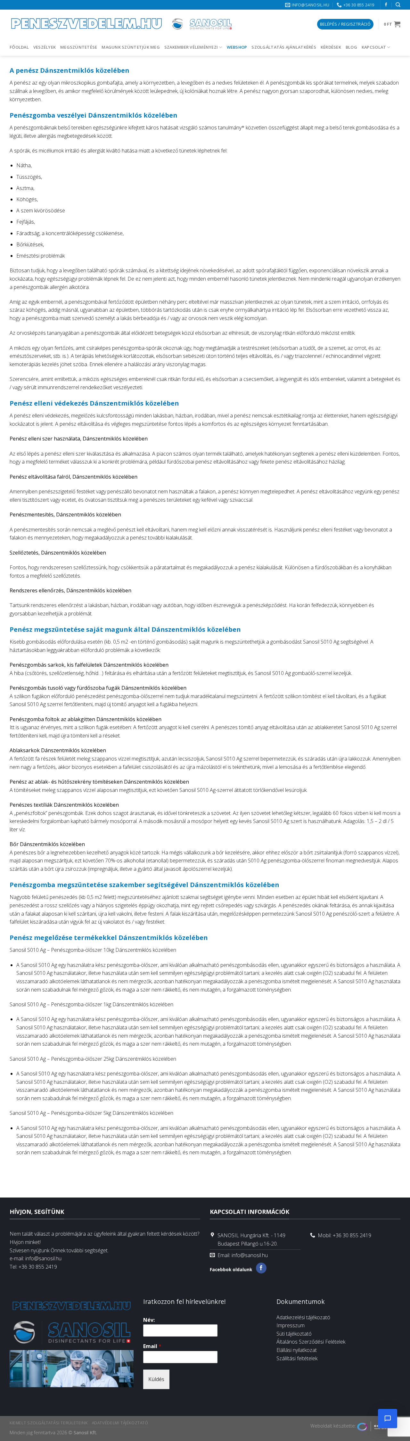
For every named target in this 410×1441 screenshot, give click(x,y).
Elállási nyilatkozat (296, 1350)
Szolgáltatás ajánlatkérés (283, 47)
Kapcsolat (374, 47)
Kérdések (331, 47)
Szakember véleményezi (191, 47)
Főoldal (19, 47)
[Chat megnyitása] (387, 1418)
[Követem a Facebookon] (386, 5)
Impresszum (290, 1325)
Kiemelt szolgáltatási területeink (48, 1423)
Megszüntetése (78, 47)
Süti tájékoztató (294, 1333)
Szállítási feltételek (296, 1358)
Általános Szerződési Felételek (310, 1341)
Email (152, 1346)
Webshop (237, 47)
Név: (149, 1320)
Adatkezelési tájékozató (303, 1317)
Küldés (156, 1379)
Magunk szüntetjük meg (131, 47)
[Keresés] (398, 4)
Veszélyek (44, 47)
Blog (351, 47)
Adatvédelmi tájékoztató (120, 1423)
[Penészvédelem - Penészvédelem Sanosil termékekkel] (122, 24)
